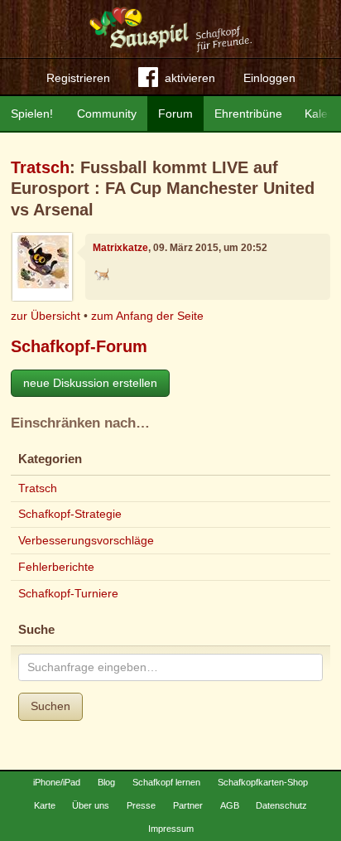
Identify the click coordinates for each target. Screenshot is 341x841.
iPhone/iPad (56, 782)
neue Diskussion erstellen (90, 382)
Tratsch (40, 167)
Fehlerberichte (56, 566)
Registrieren (78, 78)
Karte (44, 805)
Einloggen (269, 78)
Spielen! (32, 113)
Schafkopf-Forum (79, 346)
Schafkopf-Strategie (70, 513)
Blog (106, 782)
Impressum (171, 829)
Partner (188, 805)
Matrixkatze (120, 248)
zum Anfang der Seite (147, 315)
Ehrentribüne (248, 113)
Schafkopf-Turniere (68, 593)
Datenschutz (281, 805)
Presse (141, 805)
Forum (175, 113)
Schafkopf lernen (166, 782)
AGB (229, 805)
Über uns (90, 805)
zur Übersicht (45, 315)
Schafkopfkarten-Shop (263, 782)
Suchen (50, 706)
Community (107, 113)
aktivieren (190, 78)
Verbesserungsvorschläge (86, 540)
